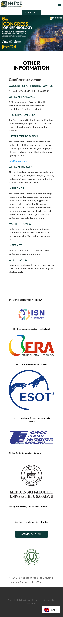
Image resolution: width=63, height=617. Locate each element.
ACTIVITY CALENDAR (31, 534)
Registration (31, 12)
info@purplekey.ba (18, 161)
